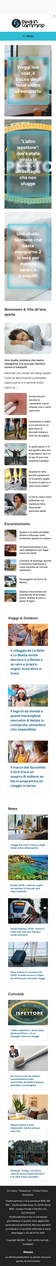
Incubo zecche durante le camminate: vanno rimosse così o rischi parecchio (40, 403)
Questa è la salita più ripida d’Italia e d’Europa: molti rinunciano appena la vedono (35, 535)
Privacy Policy (40, 1190)
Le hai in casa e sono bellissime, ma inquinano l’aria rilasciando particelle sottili (40, 503)
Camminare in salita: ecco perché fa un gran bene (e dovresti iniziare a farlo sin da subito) (40, 428)
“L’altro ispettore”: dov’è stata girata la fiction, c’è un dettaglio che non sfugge (27, 1033)
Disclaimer (28, 1194)
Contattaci (28, 1244)
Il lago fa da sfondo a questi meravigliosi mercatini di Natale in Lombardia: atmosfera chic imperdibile (27, 720)
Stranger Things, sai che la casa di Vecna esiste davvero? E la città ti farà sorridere (27, 1173)
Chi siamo (12, 1190)
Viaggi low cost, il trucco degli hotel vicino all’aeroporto (28, 79)
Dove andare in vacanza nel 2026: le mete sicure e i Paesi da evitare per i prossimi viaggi (27, 975)
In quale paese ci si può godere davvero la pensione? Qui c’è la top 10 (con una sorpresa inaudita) (40, 453)
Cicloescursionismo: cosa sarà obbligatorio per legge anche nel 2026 (34, 549)
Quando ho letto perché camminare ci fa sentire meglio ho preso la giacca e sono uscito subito (40, 478)
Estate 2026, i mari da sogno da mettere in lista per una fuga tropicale (26, 888)
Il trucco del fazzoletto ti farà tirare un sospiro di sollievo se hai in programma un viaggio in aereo (28, 776)
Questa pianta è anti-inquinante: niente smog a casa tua (25, 1127)
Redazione (25, 1190)
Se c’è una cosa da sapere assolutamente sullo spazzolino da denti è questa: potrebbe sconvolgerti (27, 1081)
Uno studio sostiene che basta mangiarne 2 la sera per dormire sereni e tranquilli (24, 364)
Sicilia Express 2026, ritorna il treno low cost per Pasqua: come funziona (27, 931)
